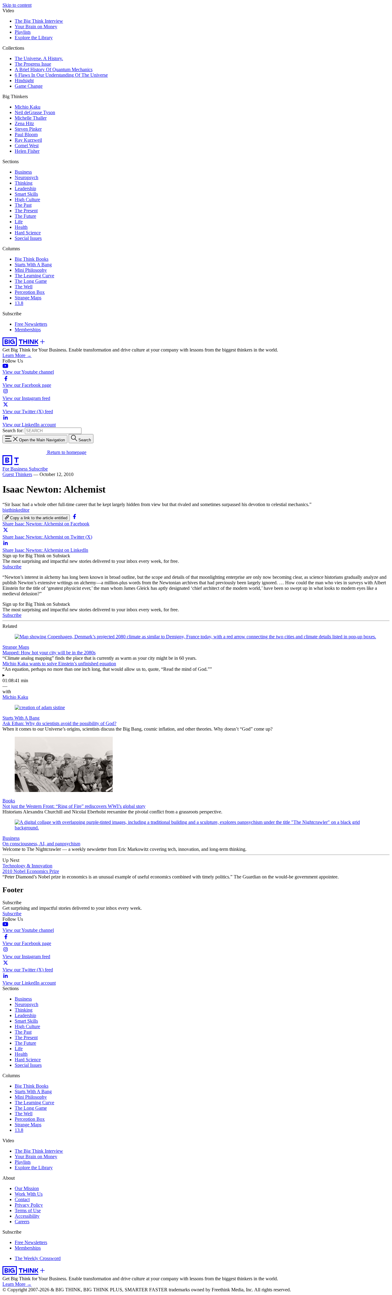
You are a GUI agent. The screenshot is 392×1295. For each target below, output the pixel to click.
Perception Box (30, 292)
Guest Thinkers (17, 474)
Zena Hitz (24, 123)
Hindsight (24, 80)
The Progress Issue (33, 64)
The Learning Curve (34, 275)
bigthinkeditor (15, 510)
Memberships (28, 329)
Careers (22, 1221)
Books (8, 800)
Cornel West (27, 145)
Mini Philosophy (31, 270)
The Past (23, 205)
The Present (26, 210)
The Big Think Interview (39, 21)
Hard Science (28, 232)
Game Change (29, 86)
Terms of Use (28, 1210)
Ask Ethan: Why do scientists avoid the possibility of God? (59, 723)
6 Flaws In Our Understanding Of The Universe (61, 75)
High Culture (27, 199)
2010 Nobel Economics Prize (30, 871)
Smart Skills (26, 194)
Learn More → (17, 355)
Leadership (25, 188)
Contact (22, 1199)
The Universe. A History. (39, 58)
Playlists (23, 32)
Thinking (23, 183)
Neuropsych (26, 177)
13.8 (19, 303)
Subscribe (38, 468)
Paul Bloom (26, 134)
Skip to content (17, 5)
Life (19, 221)
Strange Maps (28, 297)
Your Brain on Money (36, 26)
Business (23, 172)
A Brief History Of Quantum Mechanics (53, 69)
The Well (23, 286)
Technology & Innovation (27, 865)
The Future (25, 216)
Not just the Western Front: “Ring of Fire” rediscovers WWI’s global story (73, 806)
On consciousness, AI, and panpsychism (41, 843)
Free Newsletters (31, 324)
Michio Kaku (27, 107)
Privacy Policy (29, 1205)
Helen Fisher (27, 151)
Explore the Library (34, 37)
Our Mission (27, 1188)
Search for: (13, 430)
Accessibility (27, 1216)
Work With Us (29, 1194)
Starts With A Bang (33, 264)
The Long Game (31, 281)
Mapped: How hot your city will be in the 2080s (49, 652)
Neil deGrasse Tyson (35, 112)
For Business (15, 468)
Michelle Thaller (31, 118)
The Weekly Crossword (38, 1258)
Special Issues (28, 238)
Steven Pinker (28, 129)
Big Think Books (31, 259)
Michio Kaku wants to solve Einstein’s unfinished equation (59, 663)
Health (21, 227)
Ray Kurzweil (28, 140)
